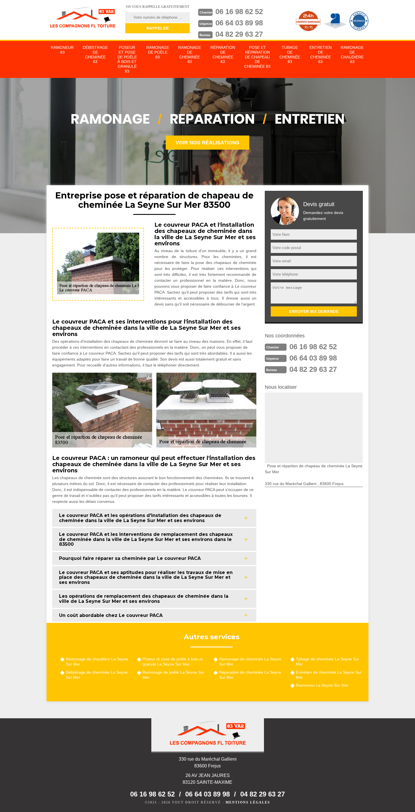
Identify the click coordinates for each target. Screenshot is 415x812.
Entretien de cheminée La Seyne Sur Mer (329, 675)
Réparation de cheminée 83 (222, 54)
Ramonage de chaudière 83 (352, 54)
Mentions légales (248, 802)
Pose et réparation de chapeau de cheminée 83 (257, 57)
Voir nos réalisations (207, 142)
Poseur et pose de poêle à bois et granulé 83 (127, 59)
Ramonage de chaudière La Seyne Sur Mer (97, 661)
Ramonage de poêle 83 (157, 52)
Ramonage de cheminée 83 (189, 54)
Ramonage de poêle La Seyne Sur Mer (173, 675)
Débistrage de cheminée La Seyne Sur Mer (97, 675)
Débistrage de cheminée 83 (95, 54)
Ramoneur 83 (62, 49)
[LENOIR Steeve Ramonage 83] (82, 18)
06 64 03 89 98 (239, 23)
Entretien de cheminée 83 (320, 54)
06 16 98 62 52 (239, 11)
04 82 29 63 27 (239, 34)
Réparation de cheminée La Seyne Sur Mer (250, 675)
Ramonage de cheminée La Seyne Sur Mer (250, 661)
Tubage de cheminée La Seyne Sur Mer (327, 661)
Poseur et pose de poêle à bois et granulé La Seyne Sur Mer (173, 661)
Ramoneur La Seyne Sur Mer (322, 685)
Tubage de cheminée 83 (289, 54)
